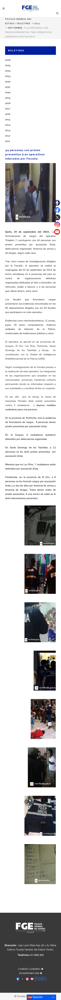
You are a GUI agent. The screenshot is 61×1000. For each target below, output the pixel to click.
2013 (7, 130)
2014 (37, 23)
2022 (8, 81)
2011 (7, 141)
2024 (8, 71)
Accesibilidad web (29, 973)
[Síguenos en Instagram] (57, 226)
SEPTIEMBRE (15, 28)
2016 (7, 114)
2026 (8, 60)
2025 (8, 65)
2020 (8, 92)
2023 (8, 76)
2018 (7, 103)
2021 (7, 87)
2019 (7, 98)
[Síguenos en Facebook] (57, 212)
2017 (7, 108)
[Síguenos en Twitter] (57, 219)
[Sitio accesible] (57, 205)
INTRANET (40, 979)
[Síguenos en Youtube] (57, 233)
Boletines (23, 23)
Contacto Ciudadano (29, 969)
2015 (7, 119)
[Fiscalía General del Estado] (30, 8)
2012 (7, 135)
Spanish (37, 997)
